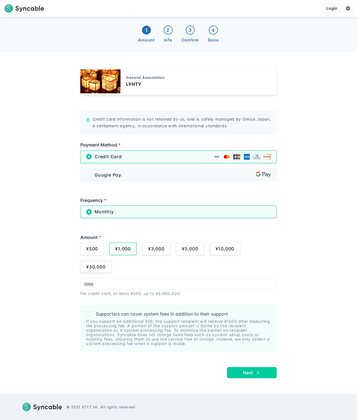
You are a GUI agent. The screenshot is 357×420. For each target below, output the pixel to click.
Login (331, 8)
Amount (90, 237)
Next (248, 372)
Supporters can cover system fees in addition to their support (162, 314)
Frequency (93, 200)
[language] (348, 8)
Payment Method (100, 145)
